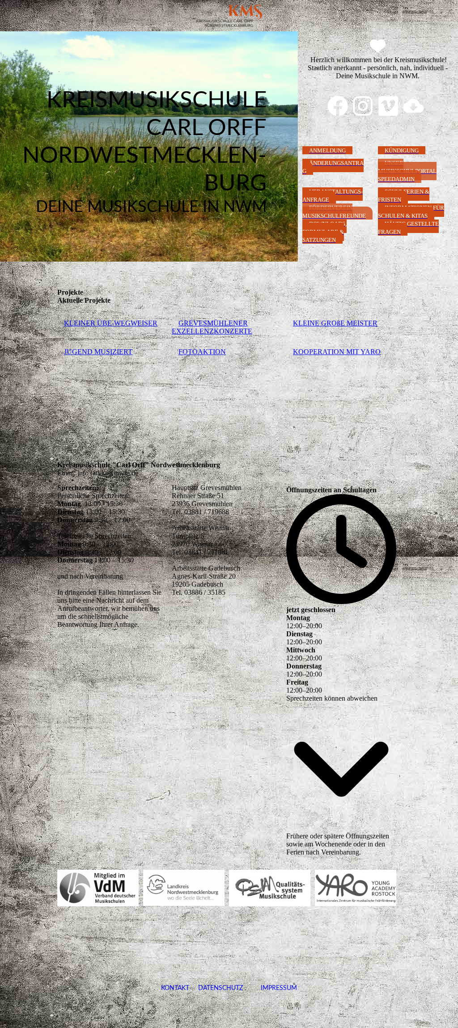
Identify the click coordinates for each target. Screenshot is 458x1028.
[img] (229, 15)
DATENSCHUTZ (220, 988)
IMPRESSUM (270, 988)
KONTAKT (175, 988)
